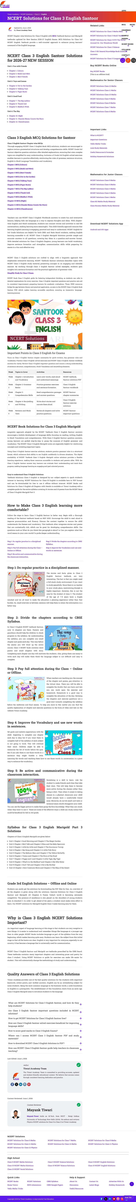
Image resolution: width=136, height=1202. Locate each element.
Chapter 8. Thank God (18, 104)
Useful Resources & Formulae (102, 152)
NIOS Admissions (34, 1185)
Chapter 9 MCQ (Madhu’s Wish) (20, 197)
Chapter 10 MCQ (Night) (16, 201)
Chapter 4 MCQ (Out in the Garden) (21, 177)
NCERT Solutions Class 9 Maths (103, 99)
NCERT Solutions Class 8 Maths (103, 103)
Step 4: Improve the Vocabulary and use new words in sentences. (63, 549)
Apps (124, 11)
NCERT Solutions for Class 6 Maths (21, 1140)
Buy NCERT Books (97, 71)
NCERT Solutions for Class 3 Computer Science (109, 58)
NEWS (132, 25)
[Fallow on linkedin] (20, 1084)
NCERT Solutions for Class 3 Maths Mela (106, 31)
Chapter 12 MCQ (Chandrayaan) (20, 209)
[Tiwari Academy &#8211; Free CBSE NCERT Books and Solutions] (5, 4)
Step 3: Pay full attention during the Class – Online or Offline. (24, 549)
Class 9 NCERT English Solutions (101, 1162)
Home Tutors (12, 1185)
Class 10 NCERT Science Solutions (61, 1165)
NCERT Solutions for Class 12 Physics (22, 1147)
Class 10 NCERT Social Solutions (20, 1169)
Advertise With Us (116, 1181)
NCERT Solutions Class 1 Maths (102, 197)
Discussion (74, 1185)
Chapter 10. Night (16, 116)
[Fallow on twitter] (16, 1084)
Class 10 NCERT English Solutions (101, 1165)
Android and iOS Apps (99, 229)
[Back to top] (132, 1184)
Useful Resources (76, 1188)
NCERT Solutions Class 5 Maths (102, 180)
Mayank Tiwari (33, 1116)
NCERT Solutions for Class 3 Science (104, 47)
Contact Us (93, 1181)
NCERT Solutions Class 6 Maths (103, 111)
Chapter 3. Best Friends (18, 76)
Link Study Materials (98, 148)
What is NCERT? (96, 135)
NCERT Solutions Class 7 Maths (103, 107)
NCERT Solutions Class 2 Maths (103, 193)
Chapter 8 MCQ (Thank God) (18, 193)
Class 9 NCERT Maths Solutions (20, 1162)
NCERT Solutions (34, 1181)
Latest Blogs (94, 1185)
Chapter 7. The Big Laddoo (19, 101)
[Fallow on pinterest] (29, 1084)
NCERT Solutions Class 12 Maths (103, 86)
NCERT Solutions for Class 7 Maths (62, 1140)
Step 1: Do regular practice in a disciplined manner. (24, 542)
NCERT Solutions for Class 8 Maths (102, 1140)
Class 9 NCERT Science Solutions (61, 1162)
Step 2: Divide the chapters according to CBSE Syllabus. (64, 542)
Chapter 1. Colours (16, 71)
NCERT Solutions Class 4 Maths (103, 184)
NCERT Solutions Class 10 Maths (103, 94)
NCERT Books (12, 1181)
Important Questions (98, 139)
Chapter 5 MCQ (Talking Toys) (19, 181)
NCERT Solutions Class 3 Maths (103, 189)
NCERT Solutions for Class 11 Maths (21, 1144)
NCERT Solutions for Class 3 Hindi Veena (106, 36)
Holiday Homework (117, 1185)
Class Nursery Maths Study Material (104, 206)
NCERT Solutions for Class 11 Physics (103, 1144)
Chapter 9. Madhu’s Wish (19, 107)
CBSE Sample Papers (55, 1185)
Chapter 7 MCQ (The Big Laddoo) (20, 189)
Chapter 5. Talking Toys (18, 89)
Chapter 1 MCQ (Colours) (17, 164)
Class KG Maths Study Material (102, 201)
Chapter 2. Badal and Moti (19, 74)
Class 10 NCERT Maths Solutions (20, 1165)
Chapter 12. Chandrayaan (19, 122)
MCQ (54, 36)
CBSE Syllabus (52, 1181)
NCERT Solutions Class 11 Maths (103, 90)
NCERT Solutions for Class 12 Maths (62, 1144)
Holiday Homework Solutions (102, 156)
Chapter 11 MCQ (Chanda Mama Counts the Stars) (27, 205)
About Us (73, 1181)
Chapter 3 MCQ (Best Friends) (19, 173)
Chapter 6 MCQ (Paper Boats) (19, 185)
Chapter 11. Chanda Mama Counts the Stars (26, 119)
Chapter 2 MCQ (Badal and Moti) (20, 168)
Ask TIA (128, 1198)
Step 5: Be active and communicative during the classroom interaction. (24, 555)
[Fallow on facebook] (12, 1084)
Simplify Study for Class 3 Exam (20, 273)
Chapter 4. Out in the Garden (20, 86)
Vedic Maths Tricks (98, 144)
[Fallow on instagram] (24, 1084)
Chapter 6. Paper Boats (18, 92)
